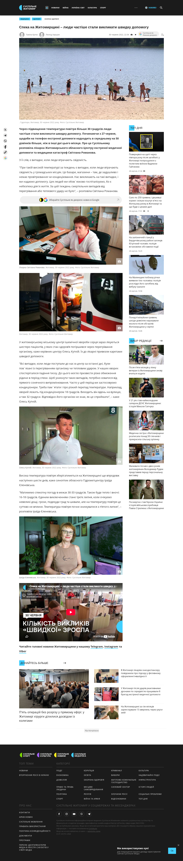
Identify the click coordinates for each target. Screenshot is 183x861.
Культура (92, 7)
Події (59, 770)
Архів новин (26, 817)
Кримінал (116, 770)
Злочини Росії (119, 794)
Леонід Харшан (53, 34)
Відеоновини (118, 798)
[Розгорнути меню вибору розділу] (46, 7)
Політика (61, 794)
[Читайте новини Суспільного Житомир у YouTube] (74, 814)
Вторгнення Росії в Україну (34, 775)
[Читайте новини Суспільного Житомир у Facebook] (59, 814)
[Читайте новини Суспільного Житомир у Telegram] (89, 814)
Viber (22, 651)
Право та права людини (64, 788)
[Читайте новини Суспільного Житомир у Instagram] (66, 814)
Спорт (103, 7)
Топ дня (143, 798)
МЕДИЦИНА (25, 19)
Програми (24, 840)
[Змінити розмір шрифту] (162, 34)
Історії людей (146, 787)
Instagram (111, 646)
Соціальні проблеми (150, 794)
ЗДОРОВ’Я (36, 19)
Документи (25, 835)
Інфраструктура (147, 780)
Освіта (87, 775)
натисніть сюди (93, 831)
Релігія (87, 794)
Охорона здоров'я (51, 19)
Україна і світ (78, 7)
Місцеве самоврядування (93, 788)
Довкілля (61, 780)
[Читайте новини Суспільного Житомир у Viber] (81, 814)
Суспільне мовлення (31, 821)
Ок (172, 851)
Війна (65, 7)
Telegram (97, 646)
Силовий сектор (120, 787)
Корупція (89, 770)
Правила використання (32, 826)
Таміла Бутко (32, 34)
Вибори (115, 775)
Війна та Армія (92, 798)
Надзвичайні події (149, 775)
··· (136, 7)
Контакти (24, 812)
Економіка (62, 775)
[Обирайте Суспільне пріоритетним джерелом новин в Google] (5, 158)
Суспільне (93, 828)
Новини (55, 7)
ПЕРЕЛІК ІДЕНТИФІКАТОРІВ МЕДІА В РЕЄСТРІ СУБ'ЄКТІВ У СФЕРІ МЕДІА (34, 847)
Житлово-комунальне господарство (123, 781)
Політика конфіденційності (35, 831)
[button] (5, 129)
